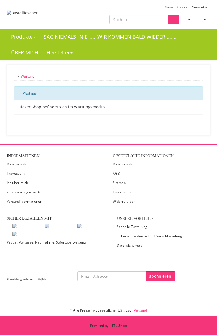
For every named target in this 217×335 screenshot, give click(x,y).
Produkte (21, 36)
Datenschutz (17, 164)
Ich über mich (17, 182)
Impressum (16, 173)
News (169, 7)
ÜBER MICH (24, 52)
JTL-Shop (119, 325)
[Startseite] (15, 76)
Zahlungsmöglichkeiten (25, 192)
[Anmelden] (187, 19)
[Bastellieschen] (38, 16)
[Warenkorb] (202, 19)
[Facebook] (207, 293)
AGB (116, 173)
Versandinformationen (24, 201)
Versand (140, 310)
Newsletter (200, 7)
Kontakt (182, 7)
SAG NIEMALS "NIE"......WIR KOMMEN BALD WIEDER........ (110, 36)
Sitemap (119, 182)
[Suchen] (173, 19)
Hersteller (58, 52)
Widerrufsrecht (124, 201)
